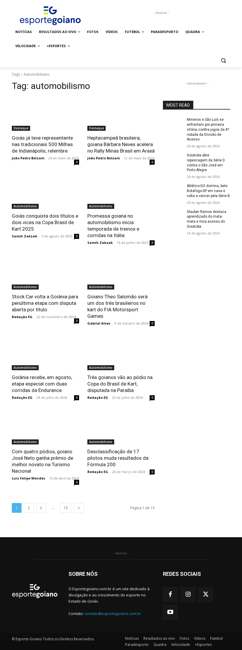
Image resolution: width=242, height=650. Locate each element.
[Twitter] (205, 594)
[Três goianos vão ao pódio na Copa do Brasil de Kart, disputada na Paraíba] (121, 353)
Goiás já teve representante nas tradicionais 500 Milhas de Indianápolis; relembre (42, 144)
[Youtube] (170, 612)
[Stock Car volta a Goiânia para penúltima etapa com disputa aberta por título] (45, 273)
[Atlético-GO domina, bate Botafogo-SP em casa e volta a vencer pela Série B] (173, 190)
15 (66, 507)
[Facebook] (170, 594)
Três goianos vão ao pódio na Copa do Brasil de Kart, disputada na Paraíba (120, 383)
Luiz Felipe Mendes (28, 478)
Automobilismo (25, 206)
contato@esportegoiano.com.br (112, 613)
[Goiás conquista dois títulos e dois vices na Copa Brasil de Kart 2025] (45, 192)
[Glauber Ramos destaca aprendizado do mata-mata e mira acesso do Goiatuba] (173, 216)
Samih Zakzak (24, 236)
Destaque (21, 128)
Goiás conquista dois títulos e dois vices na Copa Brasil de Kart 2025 (45, 222)
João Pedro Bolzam (28, 158)
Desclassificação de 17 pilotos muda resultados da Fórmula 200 (117, 458)
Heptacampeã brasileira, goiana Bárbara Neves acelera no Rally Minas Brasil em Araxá (121, 144)
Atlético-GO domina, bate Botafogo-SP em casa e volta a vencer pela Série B (208, 191)
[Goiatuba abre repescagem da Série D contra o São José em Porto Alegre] (173, 160)
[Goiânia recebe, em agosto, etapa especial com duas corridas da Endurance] (45, 353)
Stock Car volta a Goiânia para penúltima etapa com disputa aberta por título (45, 303)
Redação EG (22, 317)
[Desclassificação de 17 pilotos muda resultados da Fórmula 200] (121, 427)
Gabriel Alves (98, 323)
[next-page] (79, 508)
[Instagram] (188, 594)
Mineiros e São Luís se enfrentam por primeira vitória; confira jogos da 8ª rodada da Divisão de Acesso (208, 129)
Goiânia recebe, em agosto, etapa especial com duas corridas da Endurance (42, 383)
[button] (223, 60)
